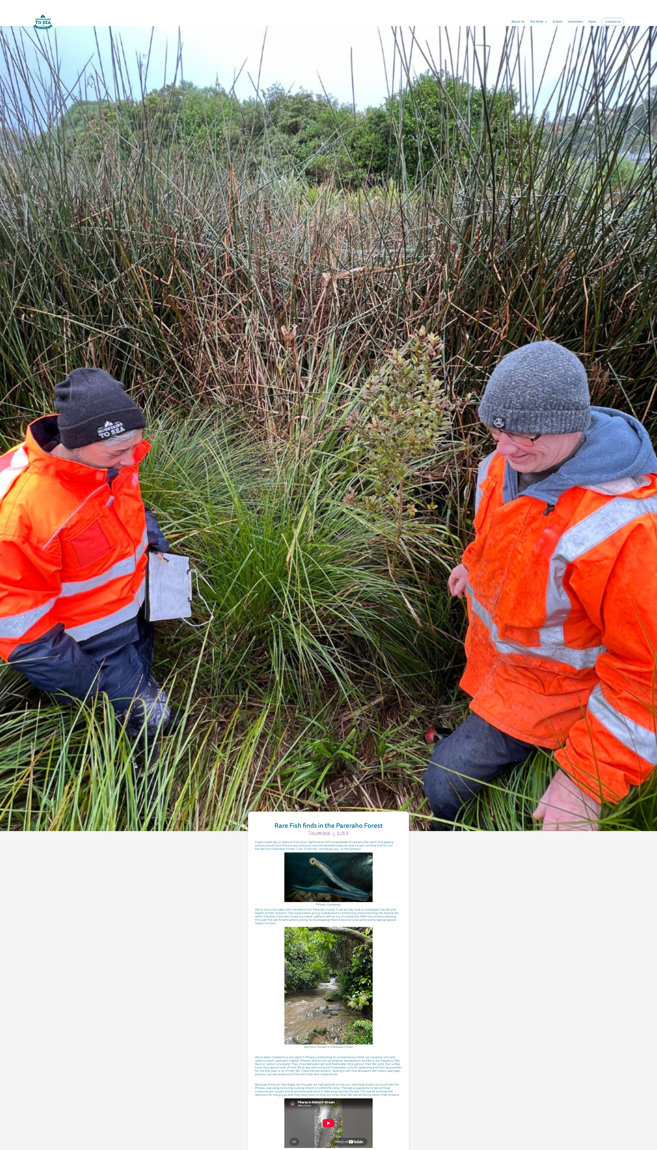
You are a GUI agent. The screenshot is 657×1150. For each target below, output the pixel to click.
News (592, 21)
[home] (50, 21)
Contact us (613, 21)
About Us (518, 21)
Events (558, 21)
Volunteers (575, 21)
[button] (538, 22)
